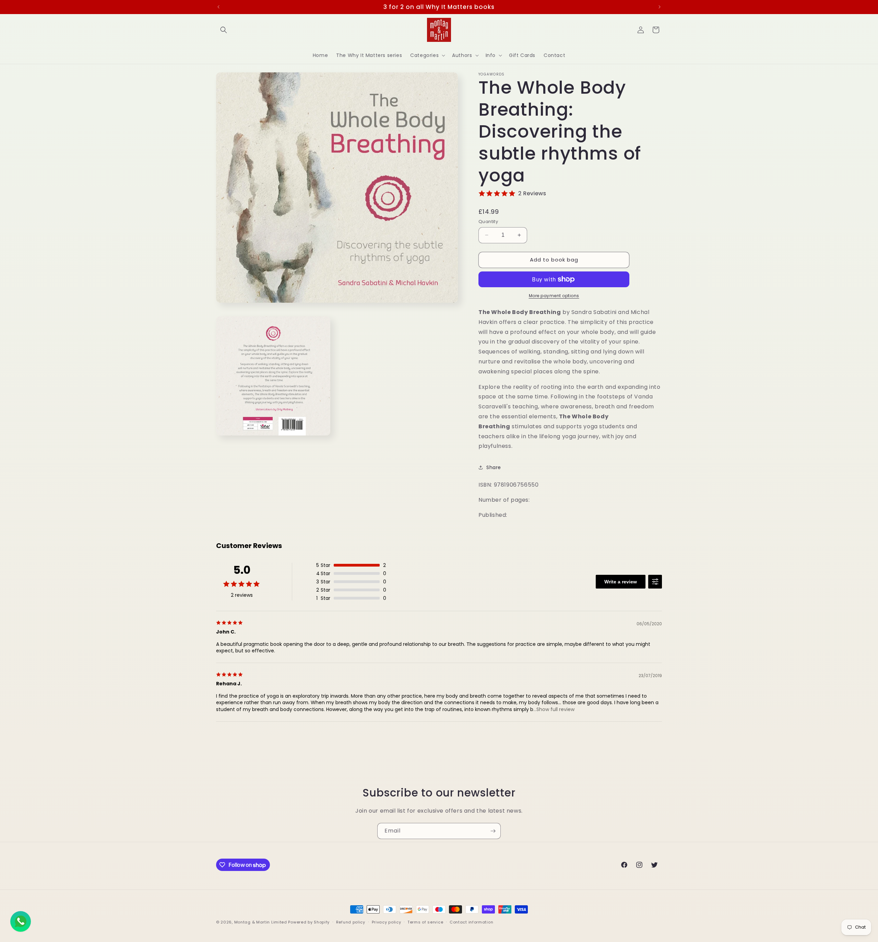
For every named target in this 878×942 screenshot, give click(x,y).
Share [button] (493, 467)
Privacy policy (386, 922)
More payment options (554, 296)
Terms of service (425, 922)
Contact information (471, 922)
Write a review (620, 581)
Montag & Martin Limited (260, 922)
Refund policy (350, 922)
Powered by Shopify (309, 922)
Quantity (488, 221)
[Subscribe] (492, 831)
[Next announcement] (659, 6)
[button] (223, 29)
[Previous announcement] (218, 6)
